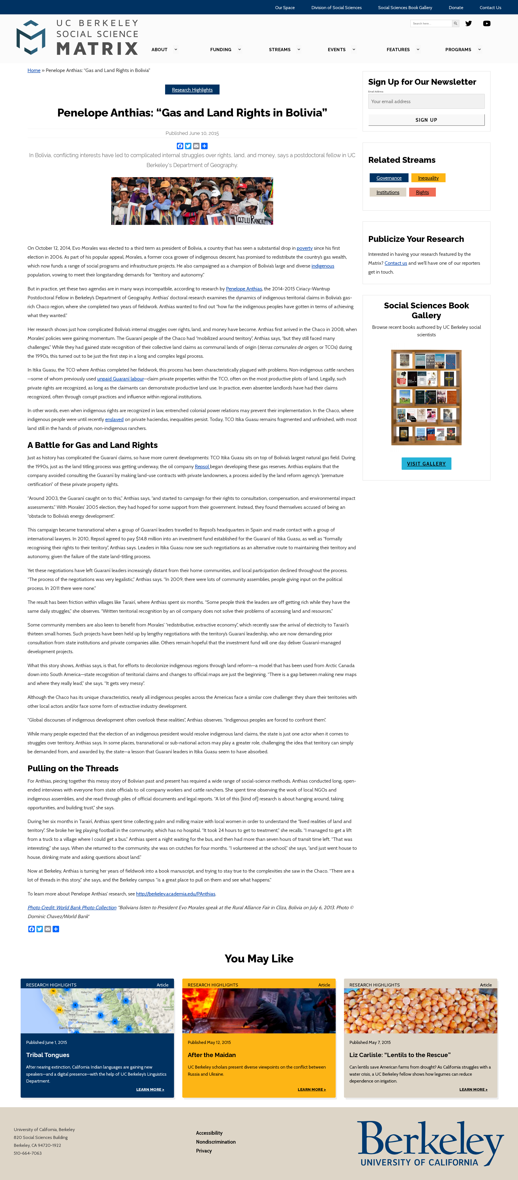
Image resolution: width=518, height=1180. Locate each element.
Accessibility (209, 1133)
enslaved (114, 419)
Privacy (204, 1151)
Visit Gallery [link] (426, 464)
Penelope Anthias (244, 289)
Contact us (396, 263)
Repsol (202, 466)
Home (34, 70)
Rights (422, 192)
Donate (456, 7)
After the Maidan (212, 1054)
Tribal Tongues (47, 1054)
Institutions (388, 192)
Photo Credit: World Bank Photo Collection (72, 907)
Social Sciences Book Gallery (405, 7)
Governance (389, 178)
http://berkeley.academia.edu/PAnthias (175, 894)
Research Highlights (192, 90)
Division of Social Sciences (336, 7)
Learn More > (150, 1089)
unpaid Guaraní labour (120, 379)
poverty (305, 248)
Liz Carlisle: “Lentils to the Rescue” (400, 1054)
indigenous (323, 266)
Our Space (285, 7)
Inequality (428, 178)
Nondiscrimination (216, 1142)
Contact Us (490, 7)
